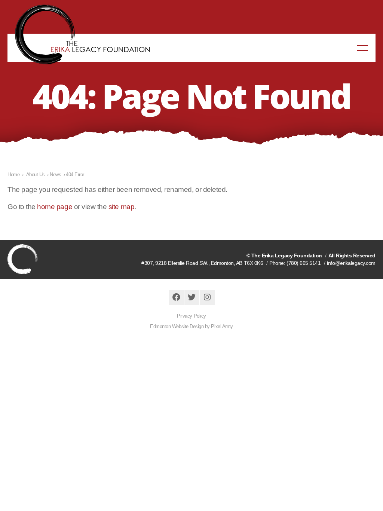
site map (121, 207)
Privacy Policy (191, 316)
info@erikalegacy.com (351, 263)
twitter (191, 297)
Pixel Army (222, 326)
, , (202, 263)
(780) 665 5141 (304, 263)
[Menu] (362, 48)
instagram (207, 297)
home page (54, 207)
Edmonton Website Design (176, 326)
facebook (176, 297)
